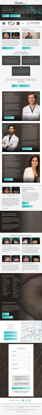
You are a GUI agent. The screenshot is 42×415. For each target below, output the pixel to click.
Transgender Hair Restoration (15, 293)
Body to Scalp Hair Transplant (6, 278)
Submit (21, 388)
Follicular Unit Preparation (5, 289)
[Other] (23, 400)
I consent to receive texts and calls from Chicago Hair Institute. (21, 378)
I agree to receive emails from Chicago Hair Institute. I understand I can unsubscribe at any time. (21, 384)
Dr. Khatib (16, 43)
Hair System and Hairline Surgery (15, 278)
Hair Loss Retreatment (6, 292)
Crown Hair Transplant (6, 280)
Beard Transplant (15, 296)
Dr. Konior (12, 43)
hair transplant (17, 104)
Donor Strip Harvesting (6, 282)
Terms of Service (21, 392)
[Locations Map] (31, 331)
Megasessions (15, 282)
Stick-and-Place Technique (15, 288)
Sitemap (17, 411)
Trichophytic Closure (16, 290)
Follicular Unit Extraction (5, 286)
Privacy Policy (21, 411)
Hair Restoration (5, 294)
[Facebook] (26, 400)
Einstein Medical (34, 409)
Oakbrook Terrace (10, 324)
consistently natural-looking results (9, 106)
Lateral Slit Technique (16, 280)
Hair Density (5, 291)
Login (25, 411)
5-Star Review (22, 82)
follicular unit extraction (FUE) (13, 59)
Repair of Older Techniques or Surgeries (15, 285)
